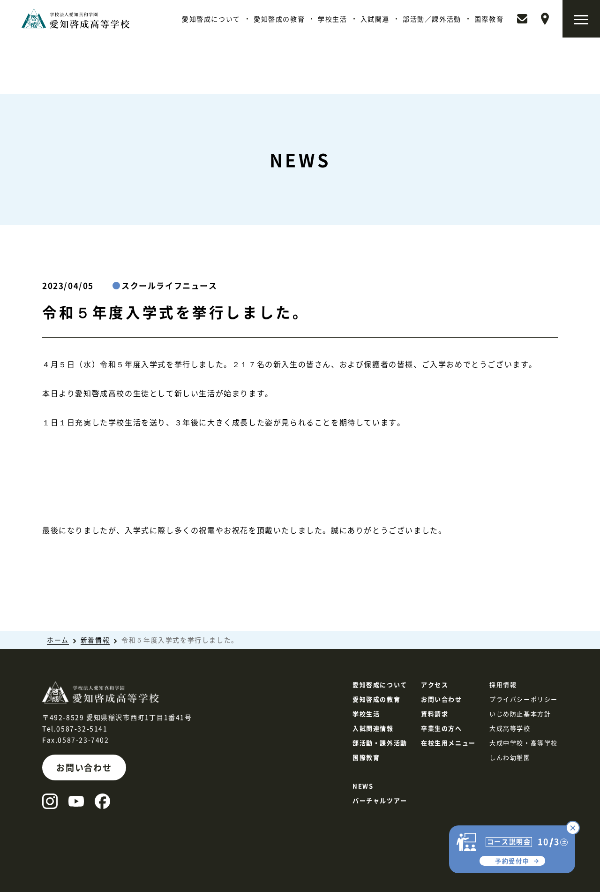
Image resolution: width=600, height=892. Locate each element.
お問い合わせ (84, 767)
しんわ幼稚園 (510, 757)
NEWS (362, 786)
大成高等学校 (510, 728)
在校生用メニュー (448, 743)
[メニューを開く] (581, 19)
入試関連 (375, 18)
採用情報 (503, 684)
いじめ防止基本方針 (520, 714)
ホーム (58, 639)
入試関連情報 (373, 728)
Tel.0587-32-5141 (75, 728)
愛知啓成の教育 (279, 18)
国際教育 (488, 18)
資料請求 (434, 714)
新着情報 (95, 639)
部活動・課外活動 (379, 743)
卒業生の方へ (441, 728)
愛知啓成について (211, 18)
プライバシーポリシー (523, 699)
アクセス (434, 684)
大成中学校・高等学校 (523, 743)
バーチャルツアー (379, 800)
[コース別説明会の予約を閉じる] (573, 828)
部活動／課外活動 (432, 18)
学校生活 (332, 18)
